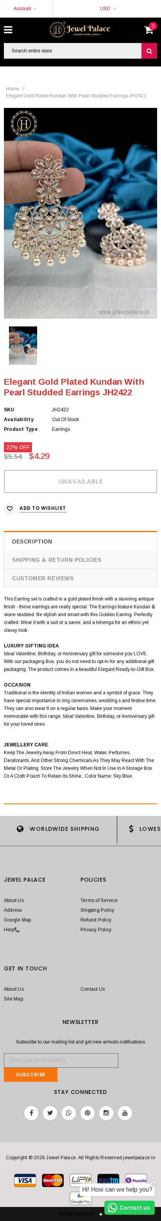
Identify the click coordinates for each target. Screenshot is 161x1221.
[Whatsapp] (69, 1113)
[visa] (26, 1182)
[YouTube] (125, 1113)
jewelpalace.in (139, 1157)
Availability (19, 419)
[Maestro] (109, 1182)
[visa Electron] (53, 1182)
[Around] (80, 1200)
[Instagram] (106, 1113)
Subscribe (31, 1074)
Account (22, 8)
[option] (80, 213)
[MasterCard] (81, 1182)
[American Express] (136, 1182)
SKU (9, 409)
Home (12, 88)
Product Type (21, 429)
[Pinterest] (87, 1113)
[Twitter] (50, 1113)
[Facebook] (31, 1113)
